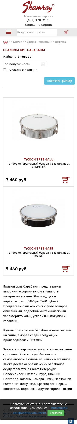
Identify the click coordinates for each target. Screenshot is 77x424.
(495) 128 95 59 (38, 20)
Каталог (5, 42)
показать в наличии (22, 69)
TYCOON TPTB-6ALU (38, 159)
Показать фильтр (59, 81)
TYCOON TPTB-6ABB (38, 248)
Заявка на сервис (38, 25)
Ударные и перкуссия (38, 41)
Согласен (56, 413)
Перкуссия (61, 41)
